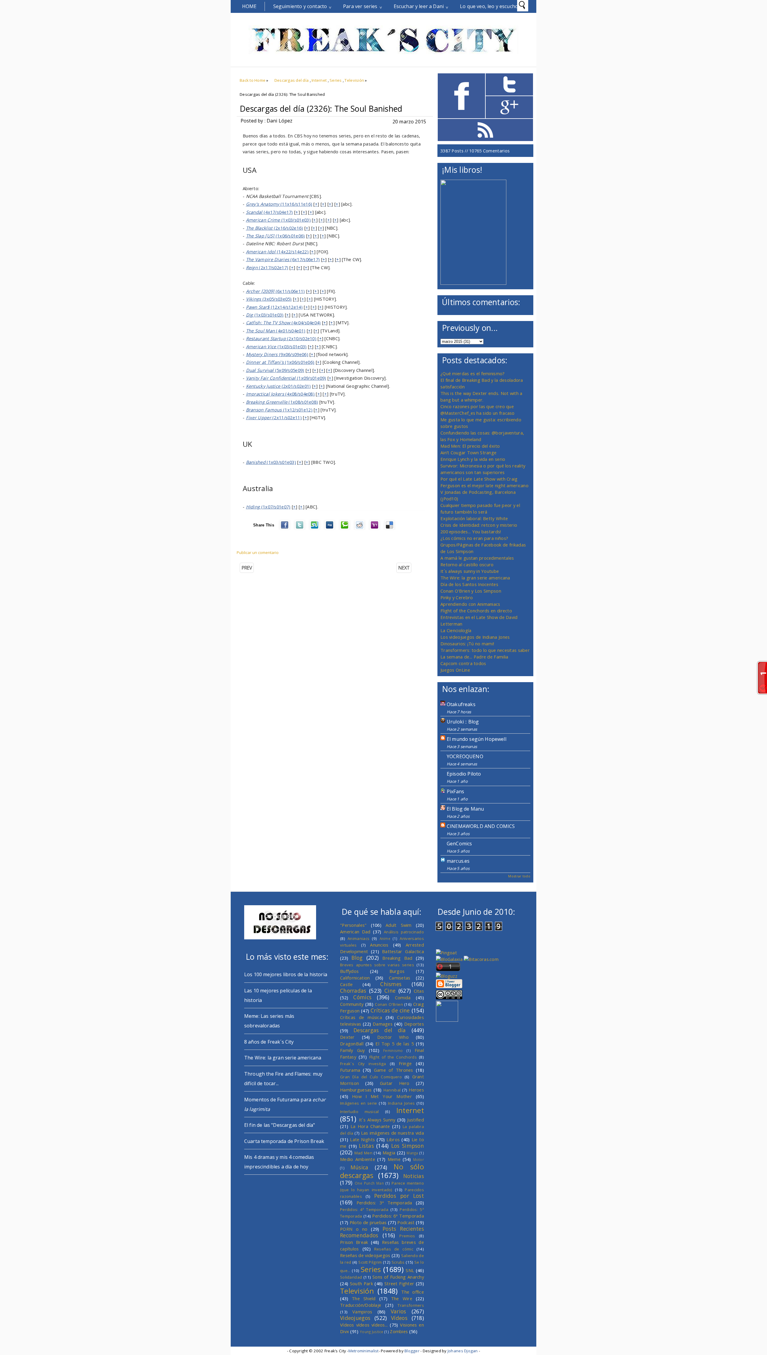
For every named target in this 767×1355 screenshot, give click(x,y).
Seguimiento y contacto (300, 6)
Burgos (397, 971)
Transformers (411, 1305)
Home (249, 6)
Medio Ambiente (357, 1159)
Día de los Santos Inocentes (469, 584)
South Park (361, 1283)
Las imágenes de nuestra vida (392, 1133)
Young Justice (372, 1331)
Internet (319, 80)
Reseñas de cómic (393, 1249)
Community (352, 1004)
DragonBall (351, 1044)
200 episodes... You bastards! (470, 532)
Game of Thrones (393, 1070)
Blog (357, 957)
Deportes (414, 1024)
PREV (246, 567)
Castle (346, 984)
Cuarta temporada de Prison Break (284, 1141)
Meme (394, 1159)
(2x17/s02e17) (267, 267)
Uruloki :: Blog (463, 721)
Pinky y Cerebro (456, 597)
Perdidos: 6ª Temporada (398, 1216)
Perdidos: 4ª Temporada (364, 1209)
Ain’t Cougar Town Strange (468, 452)
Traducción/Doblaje (360, 1305)
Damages (382, 1024)
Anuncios (379, 945)
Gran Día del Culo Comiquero (371, 1077)
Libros (393, 1139)
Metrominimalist (363, 1351)
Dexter (347, 1037)
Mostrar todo (519, 876)
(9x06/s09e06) (277, 354)
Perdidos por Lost (399, 1195)
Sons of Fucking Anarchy (398, 1277)
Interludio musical (359, 1111)
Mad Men (363, 1153)
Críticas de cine (390, 1010)
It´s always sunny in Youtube (469, 571)
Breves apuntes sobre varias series (377, 965)
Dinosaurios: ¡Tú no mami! (467, 644)
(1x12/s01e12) (279, 410)
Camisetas (399, 978)
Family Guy (352, 1050)
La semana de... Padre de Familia (474, 657)
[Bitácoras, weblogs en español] (481, 959)
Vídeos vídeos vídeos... (364, 1325)
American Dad (355, 932)
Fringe (405, 1063)
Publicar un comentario (258, 552)
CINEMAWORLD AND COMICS (481, 826)
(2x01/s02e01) (278, 386)
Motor (418, 1159)
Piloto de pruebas (368, 1222)
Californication (355, 978)
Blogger (411, 1351)
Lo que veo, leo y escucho (489, 6)
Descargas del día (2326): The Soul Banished (321, 108)
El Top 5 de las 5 (394, 1044)
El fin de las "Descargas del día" (279, 1125)
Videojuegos (355, 1317)
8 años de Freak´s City (269, 1041)
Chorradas (353, 990)
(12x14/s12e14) (274, 307)
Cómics (362, 997)
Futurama (350, 1070)
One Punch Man (369, 1183)
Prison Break (354, 1242)
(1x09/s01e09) (286, 378)
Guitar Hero (395, 1083)
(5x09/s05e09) (275, 370)
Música (360, 1167)
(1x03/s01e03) (278, 220)
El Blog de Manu (465, 809)
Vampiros (362, 1312)
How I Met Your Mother (382, 1096)
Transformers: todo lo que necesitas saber (485, 650)
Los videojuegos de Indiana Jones (475, 637)
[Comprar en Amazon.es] (473, 283)
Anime (385, 938)
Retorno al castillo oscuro (467, 564)
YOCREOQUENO (465, 756)
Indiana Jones (401, 1103)
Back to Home (252, 80)
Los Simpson (407, 1145)
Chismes (390, 984)
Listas (366, 1145)
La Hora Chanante (370, 1126)
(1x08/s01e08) (282, 402)
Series (336, 80)
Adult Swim (399, 925)
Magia (389, 1153)
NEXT (404, 567)
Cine (389, 990)
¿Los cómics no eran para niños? (474, 538)
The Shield (364, 1298)
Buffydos (349, 971)
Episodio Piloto (464, 773)
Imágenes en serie (358, 1103)
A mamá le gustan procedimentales (477, 558)
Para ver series (360, 6)
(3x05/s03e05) (269, 299)
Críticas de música (361, 1017)
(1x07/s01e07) (268, 507)
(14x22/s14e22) (277, 252)
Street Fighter (399, 1283)
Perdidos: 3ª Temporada (384, 1203)
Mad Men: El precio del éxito (470, 446)
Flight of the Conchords (393, 1057)
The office (412, 1292)
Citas (419, 991)
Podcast (405, 1222)
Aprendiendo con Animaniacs (470, 604)
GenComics (459, 843)
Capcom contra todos (463, 663)
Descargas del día (291, 80)
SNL (410, 1270)
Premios (407, 1236)
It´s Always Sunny (377, 1120)
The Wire (401, 1298)
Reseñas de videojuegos (365, 1255)
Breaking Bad (397, 958)
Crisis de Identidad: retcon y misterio (478, 525)
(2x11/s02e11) (274, 417)
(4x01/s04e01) (276, 331)
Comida (403, 997)
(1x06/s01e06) (275, 236)
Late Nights (362, 1139)
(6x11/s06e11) (275, 291)
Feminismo (393, 1050)
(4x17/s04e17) (269, 212)
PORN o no (354, 1229)
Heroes (416, 1090)
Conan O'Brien (389, 1004)
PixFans (455, 791)
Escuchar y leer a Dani (419, 6)
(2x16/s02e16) (274, 228)
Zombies (399, 1331)
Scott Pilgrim (370, 1262)
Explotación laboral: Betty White (474, 518)
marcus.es (458, 861)
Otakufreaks (461, 704)
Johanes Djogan (463, 1351)
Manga (412, 1152)
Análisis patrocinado (404, 932)
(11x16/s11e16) (279, 204)
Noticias (413, 1176)
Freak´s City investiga (363, 1063)
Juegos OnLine (455, 670)
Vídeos (399, 1317)
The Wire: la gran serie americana (475, 578)
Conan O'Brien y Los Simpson (470, 591)
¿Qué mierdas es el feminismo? (472, 373)
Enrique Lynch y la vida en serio (472, 459)
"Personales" (353, 925)
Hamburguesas (356, 1090)
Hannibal (392, 1090)
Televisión (354, 80)
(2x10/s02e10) (281, 338)
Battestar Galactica (403, 951)
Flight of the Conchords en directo (476, 611)
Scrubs (398, 1262)
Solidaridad (351, 1277)
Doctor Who (393, 1037)
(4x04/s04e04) (283, 322)
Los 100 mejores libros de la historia (285, 974)
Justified (415, 1120)
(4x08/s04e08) (280, 394)
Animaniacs (358, 938)
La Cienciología (455, 630)
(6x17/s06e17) (283, 259)
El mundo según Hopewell (476, 739)
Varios (398, 1311)
